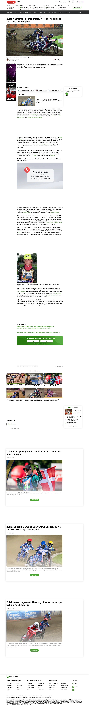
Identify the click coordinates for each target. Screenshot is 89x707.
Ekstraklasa (29, 683)
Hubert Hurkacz (63, 689)
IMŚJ (35, 155)
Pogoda (8, 697)
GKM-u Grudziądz (21, 291)
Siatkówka (25, 12)
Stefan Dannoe (27, 212)
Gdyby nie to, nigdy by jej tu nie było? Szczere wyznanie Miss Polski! (33, 385)
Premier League (30, 685)
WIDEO (48, 12)
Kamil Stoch (63, 683)
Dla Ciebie (9, 12)
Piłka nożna (15, 12)
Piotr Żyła (51, 689)
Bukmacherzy (36, 12)
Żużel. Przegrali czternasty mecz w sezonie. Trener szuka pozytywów (14, 385)
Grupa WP (14, 696)
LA (69, 12)
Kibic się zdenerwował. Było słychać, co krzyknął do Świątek (74, 417)
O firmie (19, 696)
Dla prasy (24, 696)
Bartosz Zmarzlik (64, 685)
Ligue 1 (28, 689)
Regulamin (50, 696)
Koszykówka (60, 12)
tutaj (30, 704)
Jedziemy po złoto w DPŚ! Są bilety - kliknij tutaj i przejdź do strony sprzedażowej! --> (38, 332)
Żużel (30, 12)
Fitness (8, 689)
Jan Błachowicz (63, 687)
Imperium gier (48, 697)
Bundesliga (40, 685)
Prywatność (29, 696)
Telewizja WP (25, 697)
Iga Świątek (51, 687)
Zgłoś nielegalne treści (14, 428)
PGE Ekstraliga (41, 689)
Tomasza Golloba (58, 222)
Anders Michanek (40, 144)
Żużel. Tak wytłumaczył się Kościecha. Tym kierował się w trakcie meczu (15, 400)
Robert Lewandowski (53, 683)
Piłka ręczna (53, 12)
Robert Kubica (52, 685)
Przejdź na (10, 2)
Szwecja (33, 366)
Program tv (18, 697)
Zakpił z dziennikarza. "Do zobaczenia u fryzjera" (71, 423)
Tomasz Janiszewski (14, 59)
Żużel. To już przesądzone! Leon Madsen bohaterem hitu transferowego (53, 385)
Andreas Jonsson (54, 212)
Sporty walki (42, 12)
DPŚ (19, 232)
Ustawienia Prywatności (37, 696)
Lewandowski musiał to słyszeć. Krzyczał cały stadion (77, 411)
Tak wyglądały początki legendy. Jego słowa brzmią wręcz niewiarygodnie (35, 326)
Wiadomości (38, 697)
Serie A (39, 687)
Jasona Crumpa (49, 222)
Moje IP (33, 697)
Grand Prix (52, 155)
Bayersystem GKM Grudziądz (26, 366)
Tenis (20, 12)
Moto (66, 12)
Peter (29, 117)
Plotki (30, 697)
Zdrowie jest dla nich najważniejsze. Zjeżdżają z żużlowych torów (52, 400)
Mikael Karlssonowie (37, 117)
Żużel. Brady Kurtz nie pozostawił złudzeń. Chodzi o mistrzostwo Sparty (34, 400)
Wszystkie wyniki (76, 7)
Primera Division (30, 687)
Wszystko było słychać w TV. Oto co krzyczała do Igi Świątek (74, 420)
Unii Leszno (58, 293)
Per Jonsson (23, 115)
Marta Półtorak (51, 295)
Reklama (45, 696)
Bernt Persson (48, 144)
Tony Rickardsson (33, 114)
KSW (8, 691)
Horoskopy (13, 697)
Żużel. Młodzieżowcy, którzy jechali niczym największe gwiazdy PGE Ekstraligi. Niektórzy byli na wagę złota (49, 101)
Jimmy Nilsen (55, 115)
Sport (43, 697)
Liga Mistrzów (41, 683)
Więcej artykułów (72, 426)
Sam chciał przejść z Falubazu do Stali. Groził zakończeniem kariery (34, 328)
